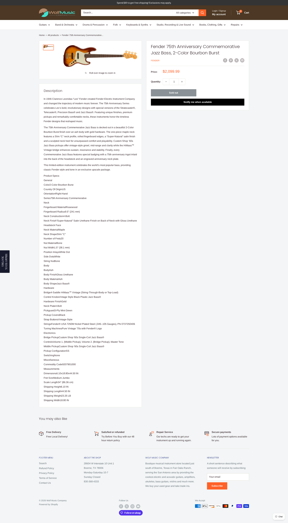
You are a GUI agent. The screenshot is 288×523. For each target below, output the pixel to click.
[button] (5, 261)
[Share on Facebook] (225, 60)
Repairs (235, 24)
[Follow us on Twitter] (127, 506)
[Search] (202, 12)
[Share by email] (242, 60)
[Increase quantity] (182, 82)
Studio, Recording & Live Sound (174, 24)
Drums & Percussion (94, 24)
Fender (155, 60)
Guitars (43, 24)
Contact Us (45, 483)
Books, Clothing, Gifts (210, 24)
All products (53, 35)
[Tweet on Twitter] (236, 60)
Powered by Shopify (48, 504)
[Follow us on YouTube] (138, 506)
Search (43, 463)
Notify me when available (198, 102)
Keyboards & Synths (137, 24)
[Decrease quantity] (166, 82)
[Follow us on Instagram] (132, 506)
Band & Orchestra (64, 24)
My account (219, 14)
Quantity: (156, 81)
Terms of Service (48, 478)
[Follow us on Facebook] (121, 506)
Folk (115, 24)
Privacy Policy (46, 473)
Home (42, 35)
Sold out (173, 92)
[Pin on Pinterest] (231, 60)
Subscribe (217, 486)
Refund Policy (46, 468)
